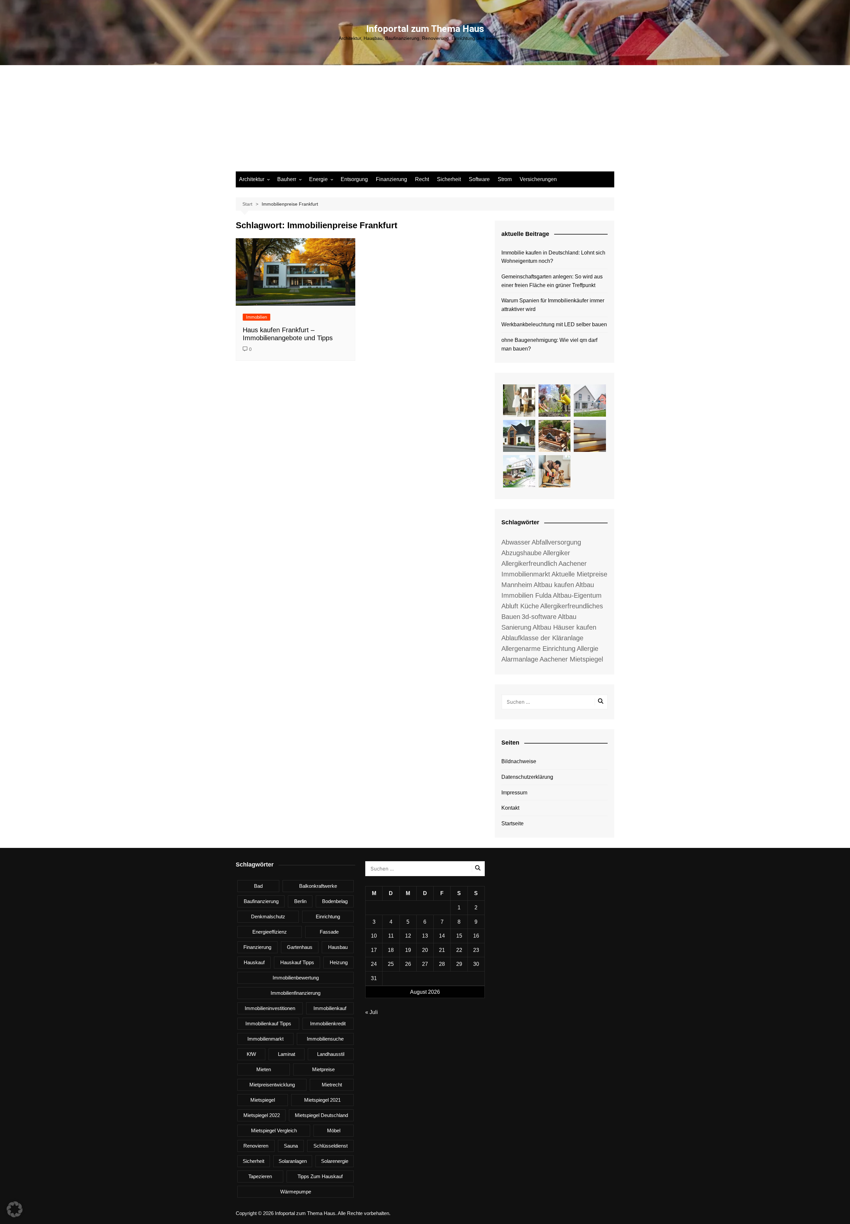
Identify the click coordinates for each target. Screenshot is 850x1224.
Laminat (286, 1054)
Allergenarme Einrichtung (538, 648)
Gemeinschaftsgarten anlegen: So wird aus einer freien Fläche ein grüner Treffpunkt (552, 281)
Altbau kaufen (554, 584)
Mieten (263, 1069)
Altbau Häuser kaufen (564, 627)
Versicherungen (538, 179)
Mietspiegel (262, 1100)
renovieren (255, 1146)
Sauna (291, 1146)
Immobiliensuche (325, 1039)
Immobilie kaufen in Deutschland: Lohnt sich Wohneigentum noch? (553, 257)
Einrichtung (328, 916)
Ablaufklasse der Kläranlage (542, 638)
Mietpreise (323, 1069)
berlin (300, 901)
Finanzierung (391, 179)
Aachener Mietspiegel (571, 659)
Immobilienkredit (328, 1023)
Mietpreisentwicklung (272, 1084)
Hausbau (338, 947)
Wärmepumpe (295, 1191)
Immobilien (256, 317)
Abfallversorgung (556, 542)
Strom (505, 179)
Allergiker (556, 553)
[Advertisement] (425, 121)
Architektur (251, 179)
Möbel (333, 1130)
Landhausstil (330, 1054)
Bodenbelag (335, 901)
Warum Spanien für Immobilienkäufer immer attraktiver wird (552, 305)
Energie (318, 179)
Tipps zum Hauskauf (320, 1176)
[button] (14, 1209)
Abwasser (515, 542)
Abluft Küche (520, 606)
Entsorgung (354, 179)
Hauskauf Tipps (297, 962)
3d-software (539, 616)
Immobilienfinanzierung (295, 993)
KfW (251, 1054)
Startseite (512, 823)
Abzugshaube (521, 553)
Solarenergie (334, 1161)
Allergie (587, 648)
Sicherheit (449, 179)
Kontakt (510, 808)
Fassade (329, 932)
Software (479, 179)
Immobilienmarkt (265, 1039)
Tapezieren (260, 1176)
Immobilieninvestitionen (270, 1008)
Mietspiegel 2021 (322, 1100)
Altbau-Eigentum (577, 595)
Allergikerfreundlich (529, 563)
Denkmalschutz (268, 916)
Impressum (514, 792)
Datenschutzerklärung (527, 777)
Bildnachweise (518, 761)
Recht (422, 179)
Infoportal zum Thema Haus (425, 28)
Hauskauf (254, 962)
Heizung (339, 962)
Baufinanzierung (261, 901)
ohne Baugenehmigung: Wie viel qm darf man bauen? (549, 344)
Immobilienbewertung (296, 977)
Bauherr (286, 179)
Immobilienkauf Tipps (268, 1023)
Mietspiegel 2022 (261, 1115)
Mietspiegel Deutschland (321, 1115)
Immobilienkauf (329, 1008)
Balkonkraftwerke (318, 886)
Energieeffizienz (269, 932)
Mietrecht (332, 1084)
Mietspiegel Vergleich (274, 1130)
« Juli (371, 1012)
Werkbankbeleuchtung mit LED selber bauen (554, 324)
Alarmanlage (519, 659)
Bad (258, 886)
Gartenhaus (299, 947)
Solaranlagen (293, 1161)
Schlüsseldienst (330, 1146)
